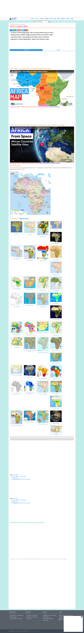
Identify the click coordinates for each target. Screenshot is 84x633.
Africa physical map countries (18, 595)
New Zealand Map (13, 618)
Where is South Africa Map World (16, 374)
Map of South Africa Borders (42, 332)
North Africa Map (16, 347)
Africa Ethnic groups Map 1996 (16, 425)
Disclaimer (36, 631)
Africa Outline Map (17, 306)
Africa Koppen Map (43, 260)
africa (23, 24)
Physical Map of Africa (29, 305)
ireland (67, 18)
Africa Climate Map (56, 393)
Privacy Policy (32, 631)
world (32, 18)
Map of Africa (16, 233)
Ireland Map (35, 615)
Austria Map (29, 616)
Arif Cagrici (15, 474)
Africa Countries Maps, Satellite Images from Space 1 (22, 583)
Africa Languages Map (56, 378)
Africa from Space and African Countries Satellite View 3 (23, 577)
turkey (71, 18)
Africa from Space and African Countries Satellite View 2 (23, 575)
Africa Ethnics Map (30, 260)
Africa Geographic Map (16, 288)
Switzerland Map (20, 615)
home (17, 24)
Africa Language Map (56, 259)
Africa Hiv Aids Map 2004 (43, 378)
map (20, 24)
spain (58, 18)
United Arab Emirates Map (48, 618)
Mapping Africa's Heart (17, 597)
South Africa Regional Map (56, 363)
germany (63, 18)
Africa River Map (56, 303)
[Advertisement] (42, 8)
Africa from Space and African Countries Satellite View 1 (23, 573)
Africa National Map (43, 290)
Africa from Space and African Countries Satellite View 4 (23, 579)
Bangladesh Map (46, 615)
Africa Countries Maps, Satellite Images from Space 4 (22, 589)
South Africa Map (12, 611)
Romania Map (46, 616)
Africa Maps (56, 229)
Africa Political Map (43, 306)
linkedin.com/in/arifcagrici (24, 479)
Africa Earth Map (16, 603)
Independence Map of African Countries (29, 393)
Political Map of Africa (29, 334)
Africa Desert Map (56, 408)
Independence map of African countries (20, 593)
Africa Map (29, 234)
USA (36, 18)
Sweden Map (35, 616)
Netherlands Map (13, 616)
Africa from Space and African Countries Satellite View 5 (23, 581)
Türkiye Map (29, 615)
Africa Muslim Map (56, 290)
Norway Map (45, 620)
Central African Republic (17, 601)
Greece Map (44, 611)
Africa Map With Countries (56, 274)
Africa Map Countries (42, 236)
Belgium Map (28, 611)
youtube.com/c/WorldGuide (52, 107)
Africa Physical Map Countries (43, 424)
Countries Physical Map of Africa (43, 352)
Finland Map (29, 618)
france (51, 18)
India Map (20, 618)
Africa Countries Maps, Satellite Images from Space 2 (22, 585)
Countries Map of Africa (16, 334)
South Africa (15, 599)
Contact (60, 611)
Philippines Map (13, 615)
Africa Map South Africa (29, 289)
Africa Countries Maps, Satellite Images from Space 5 (22, 591)
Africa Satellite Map (56, 423)
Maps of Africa (56, 335)
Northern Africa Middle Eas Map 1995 (56, 434)
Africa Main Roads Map (16, 393)
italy (55, 18)
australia (47, 18)
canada (41, 18)
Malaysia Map (53, 615)
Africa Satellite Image (56, 319)
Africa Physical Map (56, 243)
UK (38, 18)
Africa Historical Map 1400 (29, 421)
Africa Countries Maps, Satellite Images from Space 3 (22, 587)
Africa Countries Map (16, 258)
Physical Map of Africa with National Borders (29, 351)
